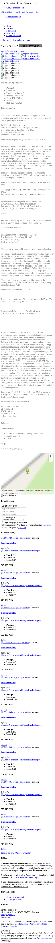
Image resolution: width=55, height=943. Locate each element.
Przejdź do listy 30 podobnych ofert (16, 853)
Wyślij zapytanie (8, 525)
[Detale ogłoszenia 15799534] (15, 712)
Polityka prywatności (38, 924)
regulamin (47, 525)
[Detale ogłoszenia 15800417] (15, 608)
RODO (22, 527)
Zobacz (4, 570)
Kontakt (13, 926)
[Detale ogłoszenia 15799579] (15, 642)
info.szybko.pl (7, 917)
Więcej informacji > (45, 938)
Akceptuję (6, 941)
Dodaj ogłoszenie (13, 899)
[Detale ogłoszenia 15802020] (15, 538)
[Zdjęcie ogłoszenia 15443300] (11, 54)
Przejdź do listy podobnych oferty (17, 40)
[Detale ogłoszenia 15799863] (15, 817)
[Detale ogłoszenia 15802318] (15, 677)
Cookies (4, 926)
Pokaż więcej (6, 423)
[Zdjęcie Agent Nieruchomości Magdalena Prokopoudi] (21, 551)
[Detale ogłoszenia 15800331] (15, 782)
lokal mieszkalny (8, 543)
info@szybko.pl (8, 914)
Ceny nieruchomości (15, 8)
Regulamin (23, 924)
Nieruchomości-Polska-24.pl (26, 877)
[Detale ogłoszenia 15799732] (15, 573)
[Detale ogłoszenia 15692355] (15, 747)
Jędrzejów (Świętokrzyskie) (12, 51)
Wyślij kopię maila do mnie (15, 522)
